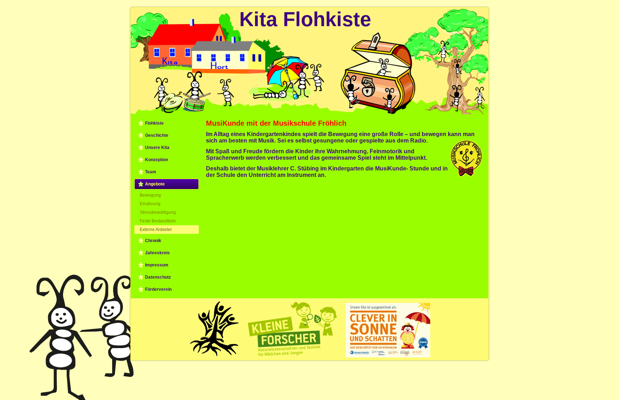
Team (150, 171)
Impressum (156, 265)
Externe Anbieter (156, 229)
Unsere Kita (157, 147)
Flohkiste (154, 123)
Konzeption (156, 159)
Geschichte (156, 135)
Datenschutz (158, 277)
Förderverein (158, 289)
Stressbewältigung (158, 212)
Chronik (153, 240)
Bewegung (150, 195)
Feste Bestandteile (158, 220)
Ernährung (150, 203)
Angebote (155, 184)
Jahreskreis (157, 252)
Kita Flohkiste (305, 19)
